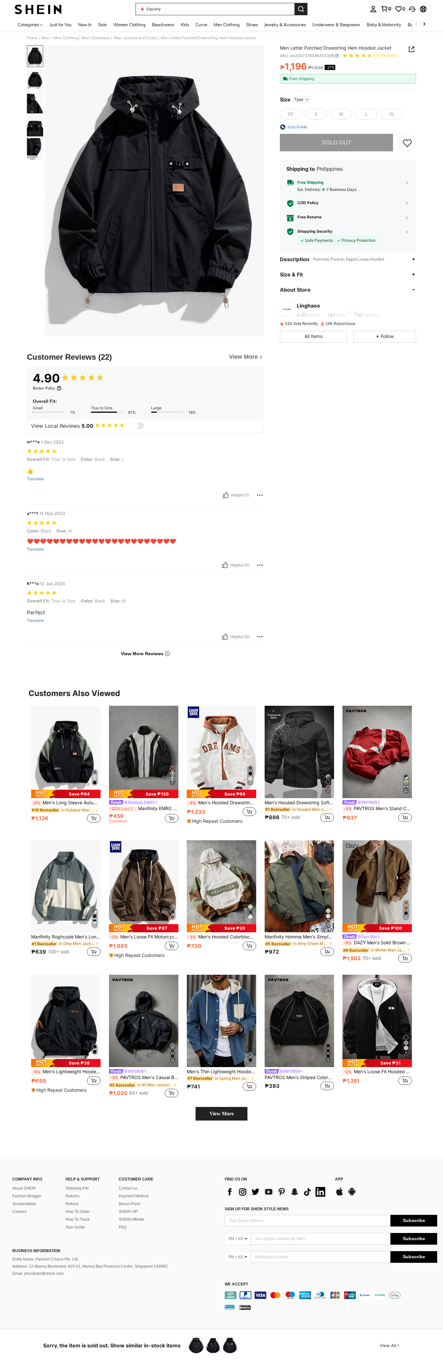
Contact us (128, 1188)
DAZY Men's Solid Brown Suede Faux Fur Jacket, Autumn (378, 942)
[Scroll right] (424, 24)
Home (32, 38)
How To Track (78, 1219)
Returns (72, 1196)
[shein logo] (38, 9)
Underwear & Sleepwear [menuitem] (336, 24)
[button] (412, 9)
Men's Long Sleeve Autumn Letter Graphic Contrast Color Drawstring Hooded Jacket (66, 802)
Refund (72, 1204)
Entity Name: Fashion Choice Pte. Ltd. (45, 1259)
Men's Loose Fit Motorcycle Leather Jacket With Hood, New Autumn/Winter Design (144, 936)
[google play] (351, 1194)
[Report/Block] (260, 495)
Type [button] (298, 99)
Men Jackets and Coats (135, 38)
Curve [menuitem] (201, 24)
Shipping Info (77, 1188)
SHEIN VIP (128, 1211)
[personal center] (373, 9)
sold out (337, 142)
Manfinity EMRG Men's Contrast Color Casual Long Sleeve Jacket (144, 808)
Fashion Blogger (27, 1196)
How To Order (78, 1211)
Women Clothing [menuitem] (129, 24)
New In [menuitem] (85, 24)
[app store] (339, 1194)
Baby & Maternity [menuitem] (384, 24)
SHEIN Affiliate (131, 1219)
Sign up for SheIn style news (257, 1209)
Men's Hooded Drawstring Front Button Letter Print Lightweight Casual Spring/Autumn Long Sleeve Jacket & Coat (222, 802)
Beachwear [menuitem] (163, 24)
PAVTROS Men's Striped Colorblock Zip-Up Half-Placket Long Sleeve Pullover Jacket (299, 1077)
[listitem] (66, 767)
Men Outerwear (96, 38)
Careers (19, 1211)
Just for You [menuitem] (61, 24)
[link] (385, 9)
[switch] (138, 426)
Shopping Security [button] (314, 231)
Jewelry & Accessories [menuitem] (285, 24)
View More (222, 1113)
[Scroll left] (416, 24)
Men (46, 38)
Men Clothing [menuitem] (227, 24)
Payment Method (134, 1196)
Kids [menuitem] (185, 24)
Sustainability (24, 1204)
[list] (277, 1192)
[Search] (300, 9)
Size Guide (75, 1227)
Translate (35, 479)
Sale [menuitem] (102, 24)
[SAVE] (407, 142)
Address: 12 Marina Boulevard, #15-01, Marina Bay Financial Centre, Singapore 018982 (90, 1266)
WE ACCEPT (236, 1284)
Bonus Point (129, 1204)
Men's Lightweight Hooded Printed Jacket (66, 1071)
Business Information (36, 1251)
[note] (66, 794)
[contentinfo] (331, 1295)
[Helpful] (226, 495)
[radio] (290, 114)
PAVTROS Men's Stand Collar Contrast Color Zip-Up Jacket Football (378, 808)
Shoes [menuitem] (252, 24)
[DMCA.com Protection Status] (245, 1307)
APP (339, 1179)
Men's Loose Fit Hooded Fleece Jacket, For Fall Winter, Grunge (378, 1071)
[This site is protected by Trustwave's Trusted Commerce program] (229, 1307)
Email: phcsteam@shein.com (38, 1273)
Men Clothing (66, 38)
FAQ (122, 1227)
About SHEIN (24, 1188)
